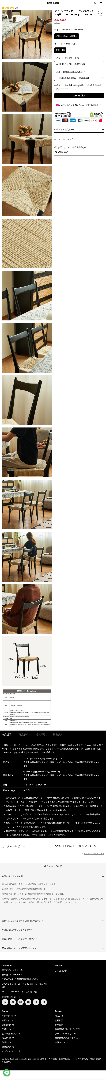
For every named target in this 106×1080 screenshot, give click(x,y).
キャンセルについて (11, 1051)
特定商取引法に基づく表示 (67, 1029)
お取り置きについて (11, 1033)
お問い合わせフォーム (12, 969)
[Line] (44, 1002)
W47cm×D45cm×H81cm (66, 36)
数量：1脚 (60, 50)
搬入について (8, 1038)
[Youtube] (28, 1002)
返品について (8, 1046)
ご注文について (9, 1016)
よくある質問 (61, 970)
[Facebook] (13, 1002)
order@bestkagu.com (11, 996)
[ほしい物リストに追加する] (101, 12)
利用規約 (59, 1024)
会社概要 (59, 1020)
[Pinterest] (5, 1002)
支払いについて (9, 1020)
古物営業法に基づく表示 (66, 1038)
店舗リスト (60, 1042)
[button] (101, 3)
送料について (8, 1024)
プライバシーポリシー (65, 1033)
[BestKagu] (53, 3)
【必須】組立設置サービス (67, 58)
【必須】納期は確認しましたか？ (70, 71)
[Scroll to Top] (101, 1066)
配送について (8, 1029)
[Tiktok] (36, 1002)
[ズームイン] (47, 15)
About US (59, 1016)
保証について (8, 1042)
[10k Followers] (20, 1002)
